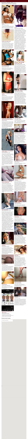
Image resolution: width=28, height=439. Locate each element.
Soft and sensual (5, 209)
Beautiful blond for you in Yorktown (19, 179)
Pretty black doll (17, 118)
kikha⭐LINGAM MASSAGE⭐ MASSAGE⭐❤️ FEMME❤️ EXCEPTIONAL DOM (19, 62)
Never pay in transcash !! (19, 161)
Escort (15, 27)
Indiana (12, 2)
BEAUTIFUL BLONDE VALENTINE (18, 216)
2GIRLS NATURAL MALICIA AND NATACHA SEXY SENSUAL (7, 119)
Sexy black (4, 264)
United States (8, 2)
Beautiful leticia (17, 202)
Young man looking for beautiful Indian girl (7, 245)
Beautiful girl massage (18, 90)
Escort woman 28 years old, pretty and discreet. (7, 182)
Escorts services (4, 2)
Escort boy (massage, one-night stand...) (7, 312)
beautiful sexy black (5, 65)
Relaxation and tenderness (19, 132)
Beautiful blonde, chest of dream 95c (19, 255)
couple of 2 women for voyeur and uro (7, 94)
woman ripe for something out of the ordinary (7, 151)
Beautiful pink (4, 284)
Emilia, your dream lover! (6, 41)
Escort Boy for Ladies (18, 235)
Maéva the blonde (17, 282)
